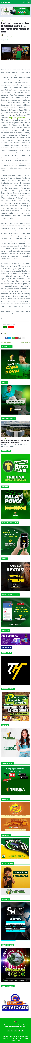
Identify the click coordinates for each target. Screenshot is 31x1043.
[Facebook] (3, 39)
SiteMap (13, 1040)
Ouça (5, 327)
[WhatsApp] (7, 39)
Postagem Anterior (6, 342)
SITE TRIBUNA (5, 2)
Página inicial (4, 20)
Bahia (10, 20)
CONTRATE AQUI (6, 647)
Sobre (18, 1040)
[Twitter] (5, 39)
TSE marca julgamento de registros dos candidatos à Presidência (15, 441)
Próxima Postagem (24, 342)
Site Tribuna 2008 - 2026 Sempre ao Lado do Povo (15, 1036)
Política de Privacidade (8, 1038)
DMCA (26, 1038)
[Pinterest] (16, 338)
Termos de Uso (19, 1038)
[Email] (19, 338)
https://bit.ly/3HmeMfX (18, 118)
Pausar (10, 327)
